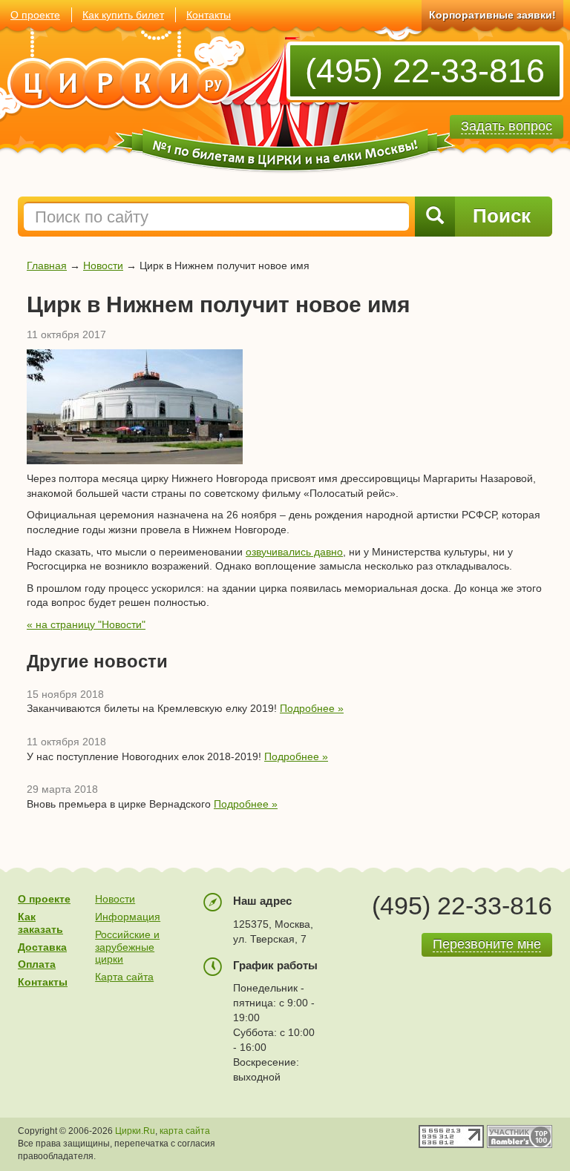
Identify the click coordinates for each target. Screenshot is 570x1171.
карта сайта (185, 1131)
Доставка (42, 947)
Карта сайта (124, 977)
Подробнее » (312, 708)
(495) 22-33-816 (425, 71)
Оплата (37, 964)
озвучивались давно (294, 552)
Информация (127, 917)
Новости (103, 265)
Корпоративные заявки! (492, 15)
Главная (47, 265)
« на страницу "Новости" (86, 624)
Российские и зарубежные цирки (127, 947)
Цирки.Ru (135, 1131)
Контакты (208, 15)
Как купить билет (123, 15)
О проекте (35, 15)
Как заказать (40, 923)
